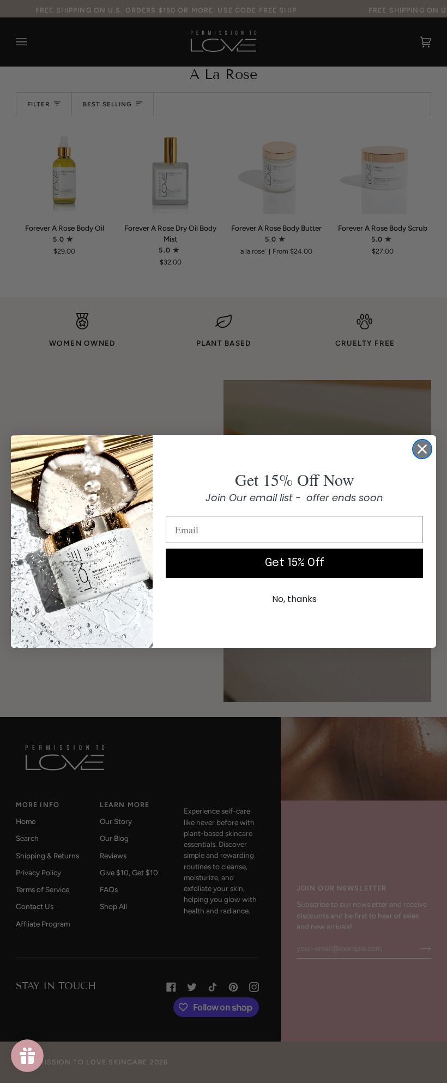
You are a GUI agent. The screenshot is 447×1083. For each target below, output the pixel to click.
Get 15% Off (294, 563)
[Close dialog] (422, 449)
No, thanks (294, 599)
